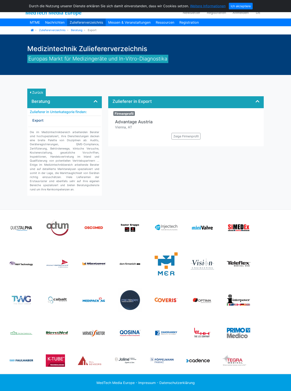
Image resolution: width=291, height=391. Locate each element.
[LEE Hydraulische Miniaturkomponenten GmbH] (202, 333)
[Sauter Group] (130, 227)
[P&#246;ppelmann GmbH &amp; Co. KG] (162, 360)
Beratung (76, 30)
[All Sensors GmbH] (89, 360)
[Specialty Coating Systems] (57, 263)
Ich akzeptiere (241, 6)
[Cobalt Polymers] (57, 300)
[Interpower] (238, 300)
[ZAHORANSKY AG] (166, 333)
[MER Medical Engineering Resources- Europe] (166, 263)
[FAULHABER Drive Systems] (21, 360)
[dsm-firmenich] (130, 263)
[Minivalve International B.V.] (202, 227)
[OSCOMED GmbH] (94, 227)
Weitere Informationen (208, 6)
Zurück (37, 92)
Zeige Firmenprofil (186, 136)
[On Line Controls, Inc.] (21, 333)
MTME (35, 22)
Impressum (147, 383)
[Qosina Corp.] (130, 333)
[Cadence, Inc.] (198, 360)
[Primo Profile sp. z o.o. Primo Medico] (238, 333)
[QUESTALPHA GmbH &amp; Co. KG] (21, 227)
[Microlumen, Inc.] (94, 263)
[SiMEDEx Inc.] (238, 227)
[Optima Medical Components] (202, 300)
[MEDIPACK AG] (94, 300)
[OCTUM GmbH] (57, 227)
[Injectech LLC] (166, 227)
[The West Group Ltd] (21, 300)
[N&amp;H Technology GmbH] (21, 263)
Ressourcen (165, 22)
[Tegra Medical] (234, 360)
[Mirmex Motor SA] (94, 333)
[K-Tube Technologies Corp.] (55, 360)
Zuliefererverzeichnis (86, 22)
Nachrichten (55, 22)
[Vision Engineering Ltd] (202, 263)
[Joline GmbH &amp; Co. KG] (126, 360)
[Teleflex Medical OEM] (238, 263)
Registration (189, 22)
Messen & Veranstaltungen (129, 22)
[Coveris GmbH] (166, 300)
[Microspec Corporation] (130, 300)
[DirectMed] (57, 333)
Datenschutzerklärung (177, 383)
